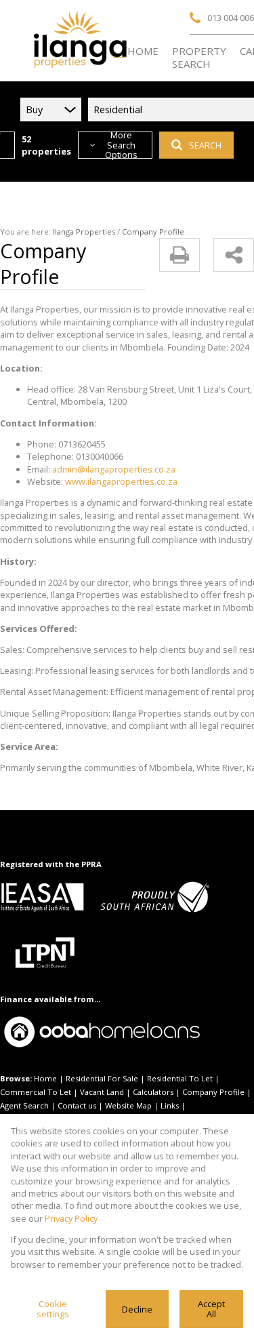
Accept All (211, 1309)
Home (45, 1078)
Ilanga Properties (84, 231)
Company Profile (213, 1092)
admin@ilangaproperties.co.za (113, 469)
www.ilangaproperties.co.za (121, 481)
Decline (137, 1309)
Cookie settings (53, 1309)
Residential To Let (180, 1078)
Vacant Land (102, 1092)
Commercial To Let (35, 1092)
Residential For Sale (102, 1078)
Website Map (128, 1105)
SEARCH (205, 145)
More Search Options (121, 145)
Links (170, 1105)
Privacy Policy (71, 1218)
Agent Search (24, 1105)
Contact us (77, 1105)
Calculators (153, 1092)
